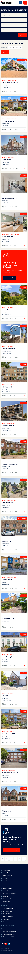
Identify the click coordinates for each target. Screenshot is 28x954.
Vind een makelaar (8, 908)
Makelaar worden (7, 929)
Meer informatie (9, 278)
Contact (5, 922)
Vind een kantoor (7, 911)
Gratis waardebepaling (11, 850)
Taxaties (5, 896)
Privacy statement (5, 948)
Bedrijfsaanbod (7, 881)
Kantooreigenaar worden (9, 931)
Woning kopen (7, 891)
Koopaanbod (6, 870)
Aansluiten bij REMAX (9, 937)
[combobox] (9, 20)
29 (19, 859)
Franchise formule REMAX (10, 934)
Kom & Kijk (6, 878)
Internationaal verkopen (9, 893)
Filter (4, 52)
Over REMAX (6, 914)
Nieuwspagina (6, 919)
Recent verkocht (7, 875)
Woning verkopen (7, 888)
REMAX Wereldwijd (8, 916)
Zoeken (23, 35)
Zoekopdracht (6, 901)
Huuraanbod (6, 873)
